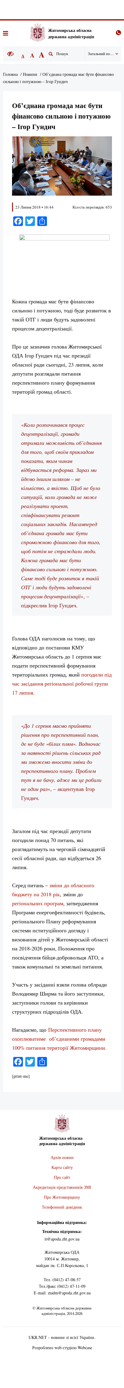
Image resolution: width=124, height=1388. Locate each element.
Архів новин (62, 1157)
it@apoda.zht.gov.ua (62, 1239)
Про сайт (62, 1177)
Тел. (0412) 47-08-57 (62, 1279)
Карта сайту (62, 1167)
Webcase (85, 1347)
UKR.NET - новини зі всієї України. (62, 1337)
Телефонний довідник (62, 1207)
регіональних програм (37, 903)
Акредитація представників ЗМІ (62, 1187)
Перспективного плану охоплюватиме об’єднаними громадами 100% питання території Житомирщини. (59, 1038)
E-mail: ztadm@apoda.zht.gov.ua (62, 1293)
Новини (30, 74)
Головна (10, 74)
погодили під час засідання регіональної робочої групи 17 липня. (62, 683)
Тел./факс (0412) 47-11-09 (62, 1286)
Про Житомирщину (62, 1197)
